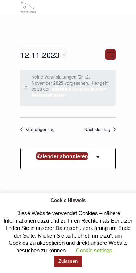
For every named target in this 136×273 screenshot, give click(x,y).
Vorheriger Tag (40, 129)
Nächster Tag (97, 129)
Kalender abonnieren (62, 156)
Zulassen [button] (68, 261)
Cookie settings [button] (94, 250)
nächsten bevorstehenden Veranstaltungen (69, 91)
